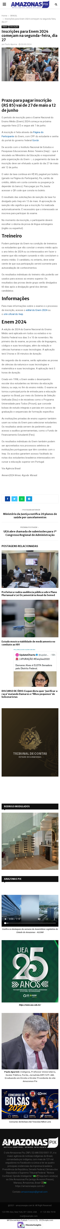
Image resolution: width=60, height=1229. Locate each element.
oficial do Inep (13, 314)
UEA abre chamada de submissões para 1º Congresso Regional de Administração (30, 533)
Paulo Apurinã (11, 1072)
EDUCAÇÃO (14, 27)
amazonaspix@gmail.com (34, 1192)
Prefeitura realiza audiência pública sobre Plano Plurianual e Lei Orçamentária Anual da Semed (29, 593)
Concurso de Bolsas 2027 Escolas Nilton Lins (30, 1122)
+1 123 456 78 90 (48, 1212)
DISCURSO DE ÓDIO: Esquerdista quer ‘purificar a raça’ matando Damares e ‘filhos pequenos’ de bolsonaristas (29, 694)
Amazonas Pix (12, 879)
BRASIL (5, 27)
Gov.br (35, 140)
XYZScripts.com (46, 1220)
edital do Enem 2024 (36, 310)
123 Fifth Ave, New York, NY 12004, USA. (19, 1212)
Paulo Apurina (11, 44)
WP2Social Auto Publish (17, 1220)
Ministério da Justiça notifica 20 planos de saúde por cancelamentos (30, 515)
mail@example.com (29, 1216)
